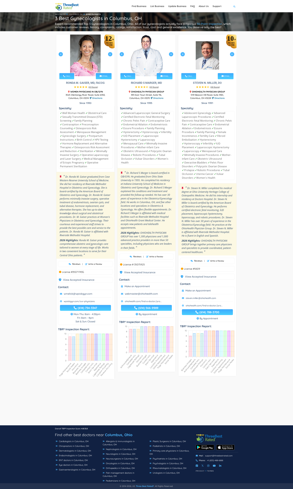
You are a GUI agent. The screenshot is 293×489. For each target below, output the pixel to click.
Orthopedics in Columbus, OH (120, 468)
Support (217, 6)
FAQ (192, 6)
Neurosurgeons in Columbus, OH (121, 458)
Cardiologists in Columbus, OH (73, 441)
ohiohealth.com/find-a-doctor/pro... (143, 301)
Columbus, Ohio (118, 434)
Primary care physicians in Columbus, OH (169, 452)
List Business (157, 6)
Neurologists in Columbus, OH (120, 454)
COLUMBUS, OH (76, 14)
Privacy (200, 471)
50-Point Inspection (209, 24)
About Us (204, 6)
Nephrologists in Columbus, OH (120, 449)
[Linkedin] (220, 466)
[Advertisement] (146, 404)
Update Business (177, 6)
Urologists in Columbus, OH (166, 472)
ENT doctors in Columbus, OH (73, 460)
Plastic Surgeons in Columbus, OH (169, 441)
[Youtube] (214, 466)
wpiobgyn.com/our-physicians (79, 301)
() (93, 87)
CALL (67, 76)
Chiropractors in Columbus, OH (73, 446)
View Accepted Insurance (76, 280)
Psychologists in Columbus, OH (167, 463)
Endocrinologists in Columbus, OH (75, 455)
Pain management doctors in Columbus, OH (118, 474)
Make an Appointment (137, 286)
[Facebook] (197, 466)
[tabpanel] (85, 55)
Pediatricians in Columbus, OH (120, 480)
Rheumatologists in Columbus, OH (169, 468)
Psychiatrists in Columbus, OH (167, 458)
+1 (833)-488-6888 (215, 460)
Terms (210, 471)
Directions (97, 98)
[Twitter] (202, 466)
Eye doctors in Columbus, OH (72, 465)
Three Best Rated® (145, 486)
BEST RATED (60, 14)
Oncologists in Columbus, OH (119, 463)
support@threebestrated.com (219, 455)
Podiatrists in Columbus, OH (166, 446)
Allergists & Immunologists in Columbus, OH (119, 443)
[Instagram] (208, 466)
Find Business (139, 6)
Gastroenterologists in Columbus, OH (76, 469)
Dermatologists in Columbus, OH (74, 450)
